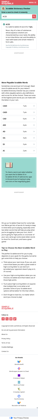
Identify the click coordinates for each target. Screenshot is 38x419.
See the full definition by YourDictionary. (17, 45)
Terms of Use (6, 343)
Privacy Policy (6, 338)
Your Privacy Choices (21, 418)
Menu (31, 2)
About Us (5, 334)
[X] (7, 318)
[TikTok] (14, 318)
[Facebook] (3, 318)
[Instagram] (10, 318)
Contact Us (5, 351)
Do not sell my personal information (13, 330)
